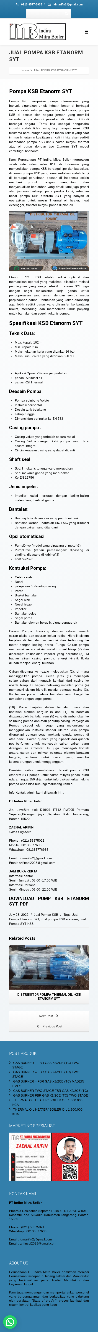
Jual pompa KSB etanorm (59, 919)
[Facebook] (31, 13)
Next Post (46, 1016)
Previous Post (51, 1026)
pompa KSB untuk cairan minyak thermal (57, 142)
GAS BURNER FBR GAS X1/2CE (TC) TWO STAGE (50, 1095)
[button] (10, 1322)
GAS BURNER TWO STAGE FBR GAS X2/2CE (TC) (50, 1090)
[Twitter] (39, 13)
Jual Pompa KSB (46, 914)
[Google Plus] (48, 13)
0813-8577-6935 (31, 4)
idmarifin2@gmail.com (68, 4)
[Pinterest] (57, 13)
